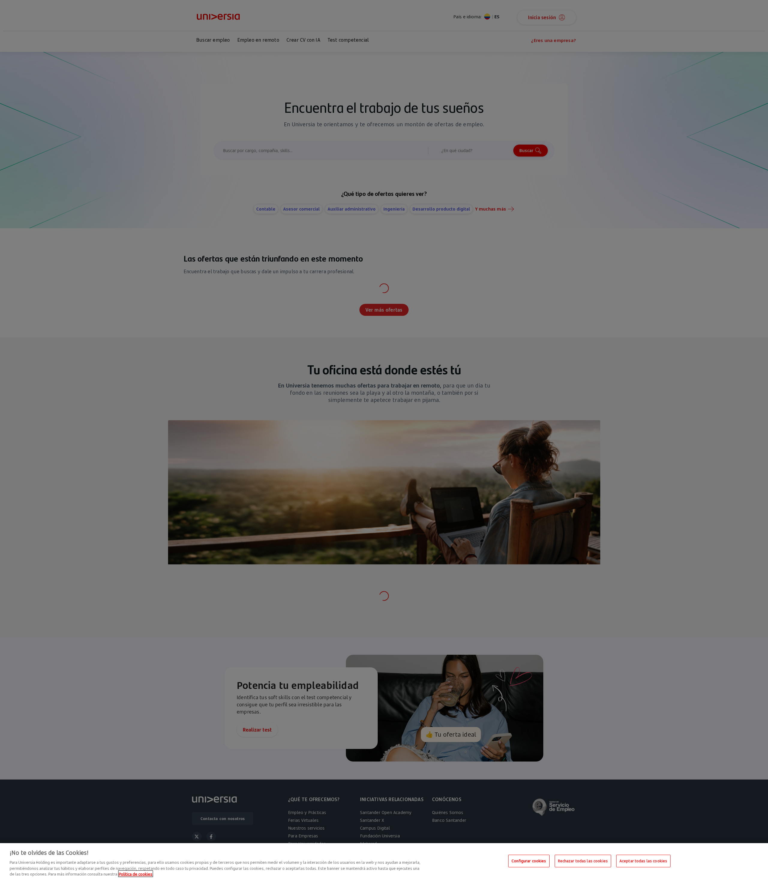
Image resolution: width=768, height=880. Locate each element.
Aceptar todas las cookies (643, 861)
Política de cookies (135, 873)
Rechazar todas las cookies (583, 861)
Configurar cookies (529, 861)
